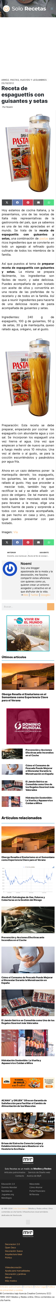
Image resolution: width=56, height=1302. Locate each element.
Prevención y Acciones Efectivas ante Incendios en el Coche (40, 752)
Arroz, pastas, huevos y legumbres (24, 80)
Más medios (11, 1281)
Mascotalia (34, 1184)
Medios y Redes (42, 1168)
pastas (43, 238)
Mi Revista (34, 1194)
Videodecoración (13, 1267)
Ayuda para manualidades (17, 1270)
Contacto (19, 1176)
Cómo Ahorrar (35, 1187)
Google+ (45, 594)
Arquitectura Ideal (13, 1254)
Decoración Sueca (14, 1251)
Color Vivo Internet (20, 1208)
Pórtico (8, 1257)
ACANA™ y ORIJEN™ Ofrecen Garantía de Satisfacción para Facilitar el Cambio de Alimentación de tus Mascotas (24, 1103)
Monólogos (6, 1198)
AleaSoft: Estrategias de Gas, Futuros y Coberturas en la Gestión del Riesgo (23, 898)
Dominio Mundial (9, 1187)
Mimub (8, 1277)
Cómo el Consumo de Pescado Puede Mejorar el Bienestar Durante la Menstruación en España (39, 769)
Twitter (34, 594)
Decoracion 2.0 (12, 1244)
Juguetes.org (7, 1194)
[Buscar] (50, 606)
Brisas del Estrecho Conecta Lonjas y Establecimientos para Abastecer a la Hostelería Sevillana (22, 1146)
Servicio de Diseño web (39, 1172)
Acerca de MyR (34, 1176)
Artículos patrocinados (14, 1172)
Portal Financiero (37, 1191)
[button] (28, 1222)
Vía (15, 532)
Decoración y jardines (15, 1274)
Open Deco (10, 1247)
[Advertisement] (28, 47)
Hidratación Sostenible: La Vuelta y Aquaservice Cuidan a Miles (39, 800)
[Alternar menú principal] (52, 9)
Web (25, 594)
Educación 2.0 (8, 1184)
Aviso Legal (40, 1287)
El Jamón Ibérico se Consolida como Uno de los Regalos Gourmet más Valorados (40, 785)
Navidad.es (6, 1191)
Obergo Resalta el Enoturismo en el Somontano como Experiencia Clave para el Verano (25, 697)
